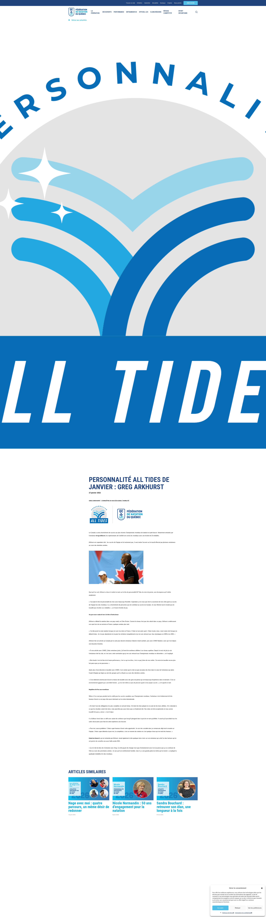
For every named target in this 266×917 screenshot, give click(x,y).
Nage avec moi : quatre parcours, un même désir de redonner (88, 807)
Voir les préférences (255, 908)
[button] (262, 888)
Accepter (220, 908)
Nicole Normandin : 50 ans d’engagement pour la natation (132, 807)
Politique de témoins (228, 913)
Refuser (237, 908)
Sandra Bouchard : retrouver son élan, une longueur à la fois (174, 807)
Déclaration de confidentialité (243, 913)
